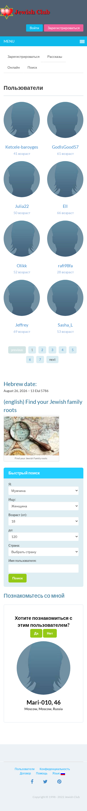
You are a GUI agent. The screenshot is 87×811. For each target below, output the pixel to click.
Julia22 (22, 206)
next (52, 359)
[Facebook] (32, 782)
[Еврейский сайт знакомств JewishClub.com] (43, 12)
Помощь (41, 773)
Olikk (22, 265)
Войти (34, 28)
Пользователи (25, 769)
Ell (65, 206)
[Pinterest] (59, 782)
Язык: (56, 773)
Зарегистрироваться (64, 28)
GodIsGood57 (65, 147)
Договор (25, 773)
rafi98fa (65, 265)
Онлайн (13, 67)
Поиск (32, 67)
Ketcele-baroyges (21, 147)
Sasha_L (65, 324)
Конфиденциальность (55, 769)
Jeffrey (21, 324)
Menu (9, 41)
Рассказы (54, 56)
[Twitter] (45, 782)
